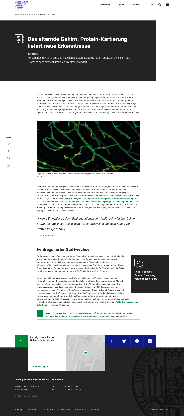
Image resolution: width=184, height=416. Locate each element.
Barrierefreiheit (63, 409)
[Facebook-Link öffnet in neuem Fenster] (111, 341)
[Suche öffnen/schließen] (159, 4)
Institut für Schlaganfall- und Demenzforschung (111, 198)
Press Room (80, 409)
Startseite (18, 15)
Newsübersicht (41, 15)
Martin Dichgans (73, 198)
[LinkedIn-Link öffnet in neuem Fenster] (149, 341)
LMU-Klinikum (46, 201)
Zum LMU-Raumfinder (28, 396)
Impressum (47, 409)
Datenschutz (32, 409)
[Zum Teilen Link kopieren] (8, 143)
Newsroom (29, 15)
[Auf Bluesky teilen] (8, 158)
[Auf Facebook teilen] (8, 151)
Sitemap (18, 409)
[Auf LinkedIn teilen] (8, 166)
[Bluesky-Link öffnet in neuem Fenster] (124, 341)
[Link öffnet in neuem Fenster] (66, 353)
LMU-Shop (95, 409)
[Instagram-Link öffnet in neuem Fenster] (137, 341)
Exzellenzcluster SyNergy (99, 201)
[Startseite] (21, 341)
